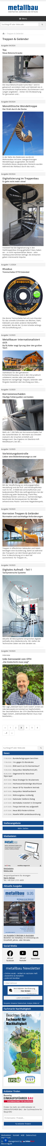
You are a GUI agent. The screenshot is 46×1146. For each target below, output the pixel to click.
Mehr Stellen (23, 828)
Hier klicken (25, 991)
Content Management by (11, 1141)
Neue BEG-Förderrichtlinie (19, 810)
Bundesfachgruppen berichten (21, 758)
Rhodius (7, 269)
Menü (24, 18)
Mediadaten (9, 868)
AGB (22, 1135)
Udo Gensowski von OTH (16, 659)
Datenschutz (31, 1135)
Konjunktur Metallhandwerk (20, 791)
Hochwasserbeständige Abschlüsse (23, 783)
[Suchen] (42, 24)
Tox (4, 50)
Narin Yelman (9, 878)
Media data (8, 871)
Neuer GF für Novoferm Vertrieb (21, 787)
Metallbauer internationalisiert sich (21, 341)
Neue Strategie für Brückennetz (21, 780)
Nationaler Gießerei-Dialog (19, 799)
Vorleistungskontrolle (15, 453)
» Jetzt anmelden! (23, 998)
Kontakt (16, 1135)
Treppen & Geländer (15, 33)
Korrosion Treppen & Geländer (20, 513)
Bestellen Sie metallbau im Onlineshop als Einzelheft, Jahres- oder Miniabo (21, 939)
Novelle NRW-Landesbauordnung (22, 814)
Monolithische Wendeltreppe (19, 106)
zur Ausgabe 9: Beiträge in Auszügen (19, 935)
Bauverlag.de (6, 1143)
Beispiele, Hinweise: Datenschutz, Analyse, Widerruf (21, 1003)
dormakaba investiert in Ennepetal (22, 803)
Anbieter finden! (24, 1124)
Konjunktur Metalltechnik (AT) (20, 770)
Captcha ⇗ (32, 993)
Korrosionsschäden (14, 394)
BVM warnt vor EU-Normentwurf (21, 766)
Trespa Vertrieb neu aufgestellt (21, 806)
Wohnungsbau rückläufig (18, 795)
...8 (6, 733)
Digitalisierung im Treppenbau (20, 178)
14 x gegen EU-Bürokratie (19, 762)
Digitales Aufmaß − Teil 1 (17, 569)
